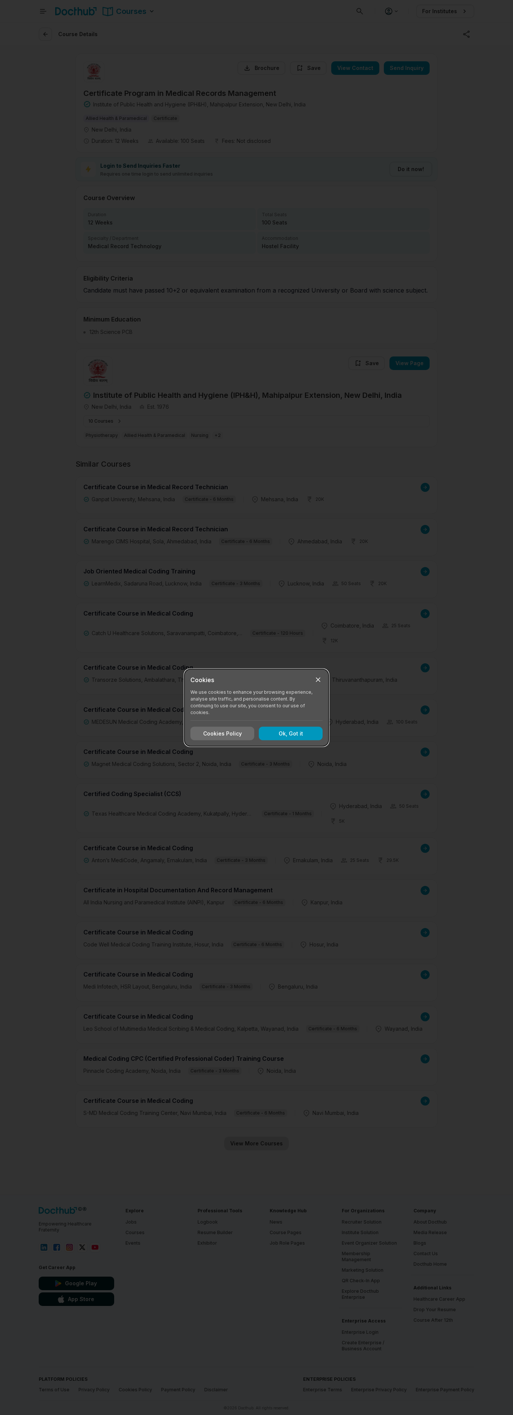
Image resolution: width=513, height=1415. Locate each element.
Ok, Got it (291, 733)
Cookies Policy (222, 733)
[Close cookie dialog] (318, 679)
